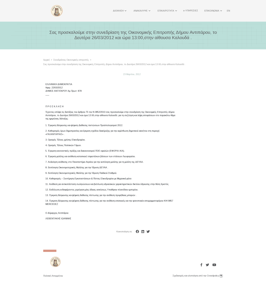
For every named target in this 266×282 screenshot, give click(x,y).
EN (228, 11)
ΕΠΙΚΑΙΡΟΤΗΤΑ (166, 11)
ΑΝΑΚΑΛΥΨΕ (141, 11)
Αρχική (46, 60)
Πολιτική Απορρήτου (53, 276)
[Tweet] (148, 231)
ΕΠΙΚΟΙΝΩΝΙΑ (212, 11)
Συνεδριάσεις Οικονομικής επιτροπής (71, 60)
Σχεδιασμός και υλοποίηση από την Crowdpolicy (196, 276)
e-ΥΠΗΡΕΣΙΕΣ (190, 10)
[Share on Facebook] (137, 231)
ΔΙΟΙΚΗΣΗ (118, 11)
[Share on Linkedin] (142, 231)
